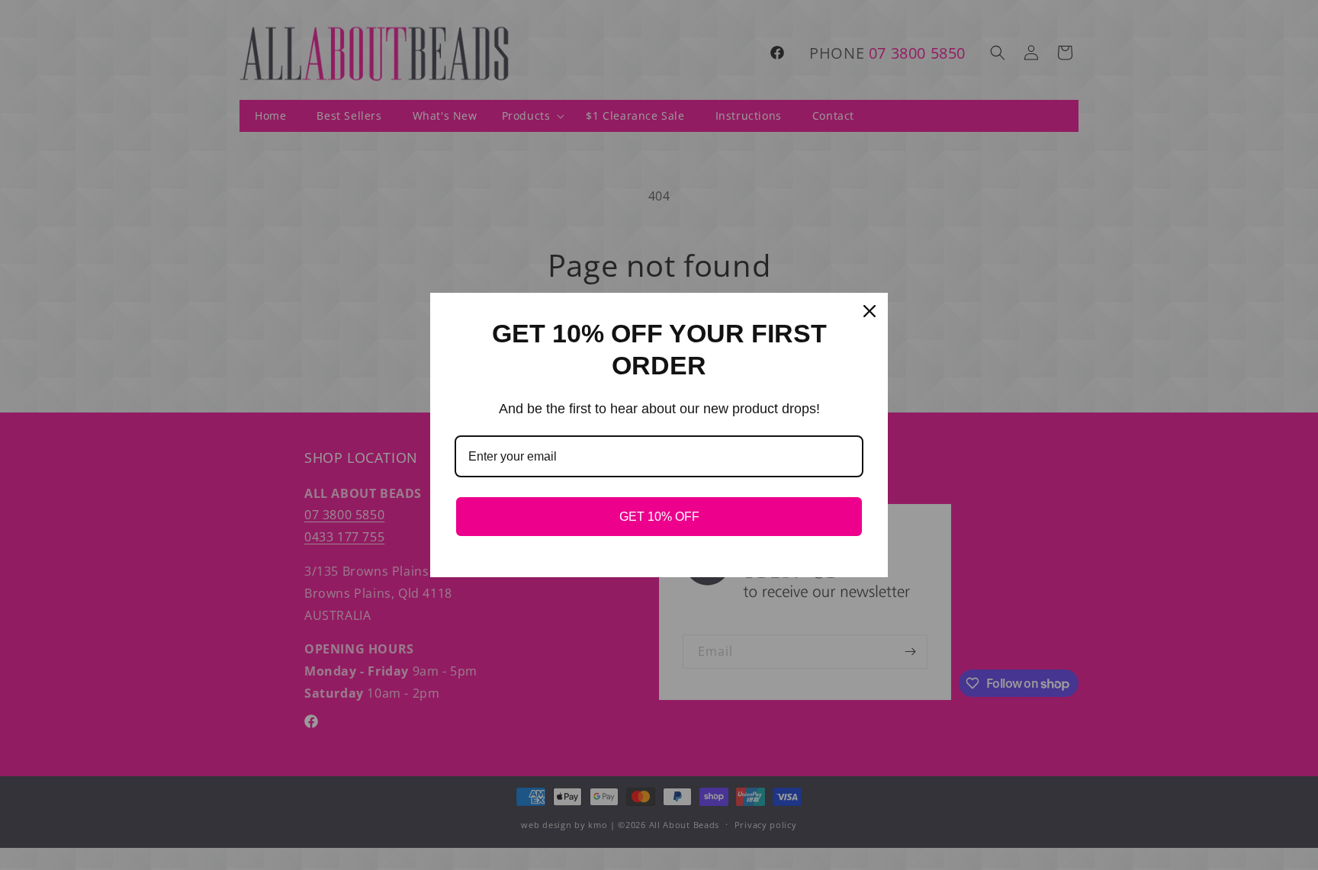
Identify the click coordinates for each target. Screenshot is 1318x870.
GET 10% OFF (659, 516)
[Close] (869, 311)
